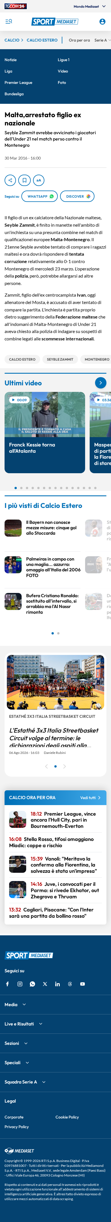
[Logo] (55, 21)
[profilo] (102, 22)
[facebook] (7, 984)
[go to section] (100, 382)
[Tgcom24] (16, 6)
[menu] (9, 22)
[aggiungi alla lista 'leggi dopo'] (24, 180)
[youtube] (82, 984)
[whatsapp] (32, 984)
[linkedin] (57, 984)
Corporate (14, 1117)
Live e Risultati (19, 1024)
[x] (45, 984)
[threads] (70, 984)
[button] (55, 21)
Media (11, 1004)
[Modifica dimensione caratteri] (38, 180)
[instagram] (20, 984)
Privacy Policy (17, 1126)
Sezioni (12, 1043)
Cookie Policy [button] (67, 1117)
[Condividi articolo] (10, 180)
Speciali (12, 1062)
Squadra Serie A (21, 1082)
